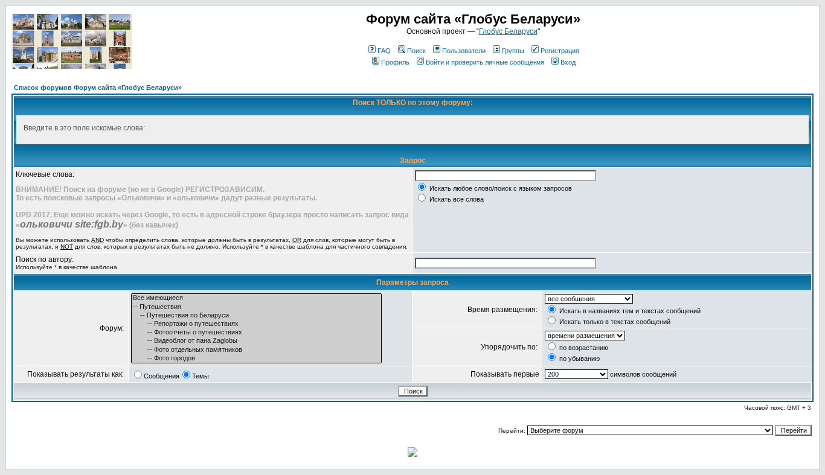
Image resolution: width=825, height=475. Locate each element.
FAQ (384, 50)
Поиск (416, 50)
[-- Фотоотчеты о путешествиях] (256, 332)
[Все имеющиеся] (256, 298)
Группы (513, 50)
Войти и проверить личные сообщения (485, 62)
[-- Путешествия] (256, 307)
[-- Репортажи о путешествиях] (256, 324)
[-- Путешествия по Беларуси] (256, 315)
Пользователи (464, 50)
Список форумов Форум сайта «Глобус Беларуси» (98, 87)
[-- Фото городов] (256, 358)
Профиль (395, 62)
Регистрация (560, 50)
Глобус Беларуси (508, 31)
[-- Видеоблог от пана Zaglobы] (256, 341)
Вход (568, 62)
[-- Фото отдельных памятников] (256, 350)
